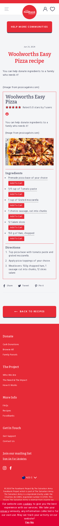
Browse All (8, 350)
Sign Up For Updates (15, 459)
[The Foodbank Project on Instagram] (4, 468)
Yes (27, 522)
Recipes (7, 411)
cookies (27, 504)
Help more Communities (29, 27)
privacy (4, 511)
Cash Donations (11, 344)
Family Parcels (10, 355)
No (32, 522)
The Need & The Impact (15, 380)
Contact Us (8, 441)
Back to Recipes (32, 311)
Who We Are (9, 375)
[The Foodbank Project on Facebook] (10, 468)
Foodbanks (8, 416)
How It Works (10, 385)
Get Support (9, 436)
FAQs (5, 406)
